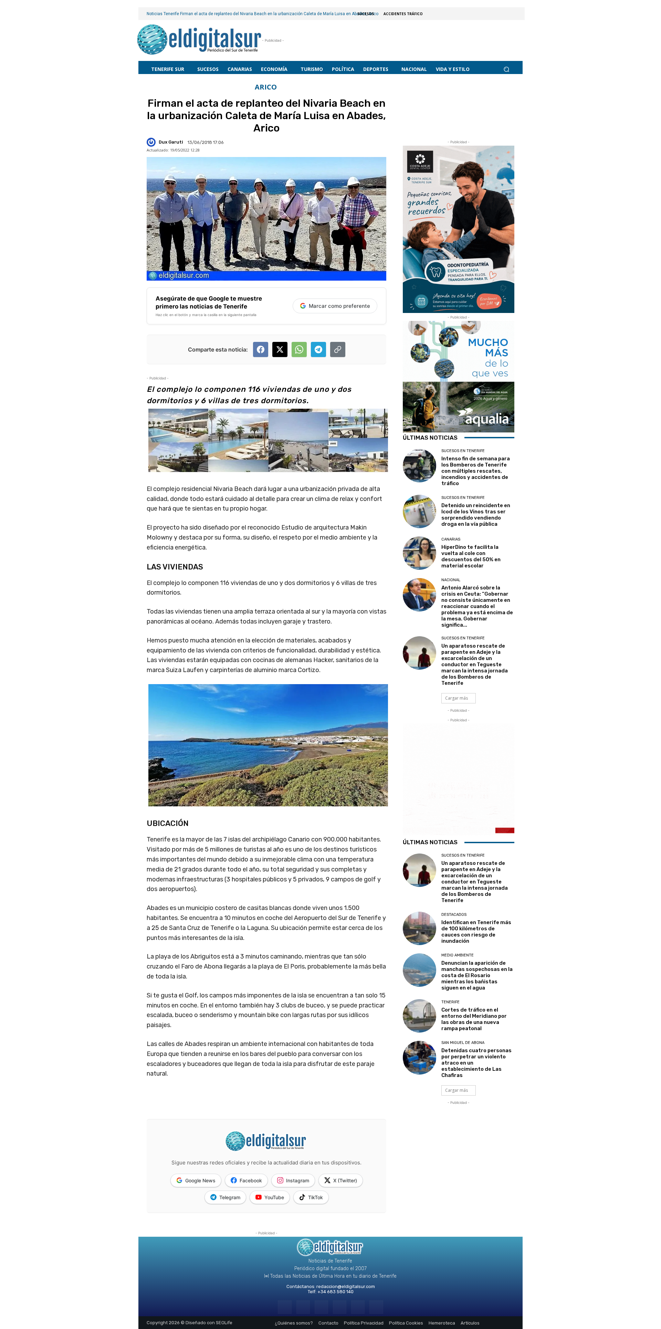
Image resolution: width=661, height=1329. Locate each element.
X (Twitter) (345, 1180)
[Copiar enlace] (337, 349)
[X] (358, 1307)
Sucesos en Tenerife (463, 451)
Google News (200, 1180)
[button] (506, 69)
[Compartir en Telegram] (318, 349)
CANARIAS (450, 539)
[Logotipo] (199, 40)
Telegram (229, 1197)
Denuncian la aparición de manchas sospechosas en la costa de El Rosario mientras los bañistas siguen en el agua (477, 975)
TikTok (315, 1197)
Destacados (453, 915)
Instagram (297, 1180)
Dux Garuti (171, 142)
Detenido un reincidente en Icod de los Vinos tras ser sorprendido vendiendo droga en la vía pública (475, 514)
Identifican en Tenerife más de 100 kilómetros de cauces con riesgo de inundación (476, 931)
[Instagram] (303, 1307)
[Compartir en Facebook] (260, 349)
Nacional (450, 580)
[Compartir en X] (279, 349)
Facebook (251, 1180)
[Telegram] (321, 1307)
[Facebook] (284, 1307)
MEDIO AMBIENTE (457, 955)
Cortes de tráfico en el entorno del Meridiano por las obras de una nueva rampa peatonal (474, 1019)
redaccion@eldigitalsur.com (345, 1286)
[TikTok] (339, 1307)
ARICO (266, 87)
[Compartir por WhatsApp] (299, 349)
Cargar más (456, 698)
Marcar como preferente (339, 306)
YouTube (274, 1197)
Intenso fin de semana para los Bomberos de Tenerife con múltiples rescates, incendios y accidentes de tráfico (475, 471)
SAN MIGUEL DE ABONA (462, 1043)
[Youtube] (376, 1307)
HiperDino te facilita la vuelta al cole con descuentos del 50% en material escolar (471, 556)
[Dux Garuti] (152, 142)
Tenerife (450, 1002)
